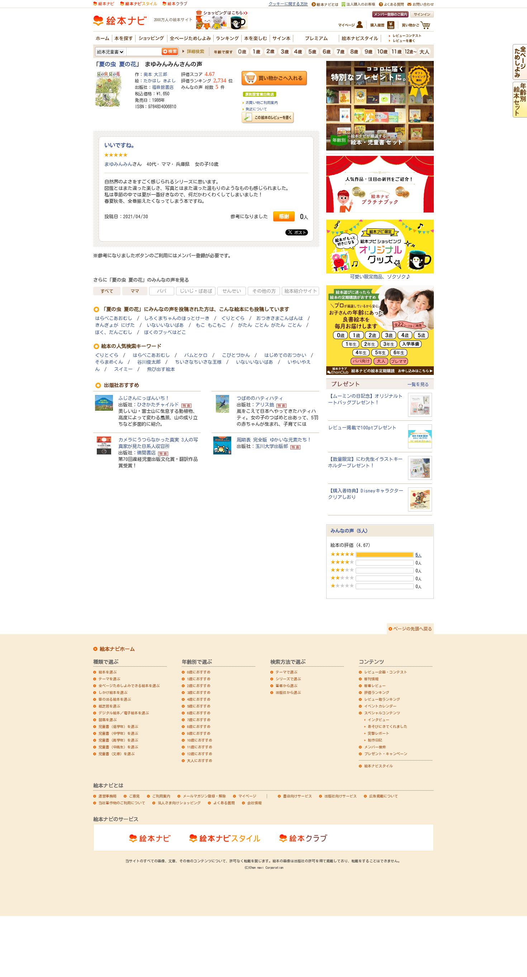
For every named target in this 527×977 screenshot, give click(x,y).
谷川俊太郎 (149, 362)
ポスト (299, 232)
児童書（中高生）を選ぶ (118, 747)
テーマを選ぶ (109, 679)
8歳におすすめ (198, 726)
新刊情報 (371, 679)
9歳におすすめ (198, 733)
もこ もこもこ (211, 325)
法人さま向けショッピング (179, 803)
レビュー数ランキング (382, 699)
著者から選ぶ (286, 685)
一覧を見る (418, 384)
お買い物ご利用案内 (262, 102)
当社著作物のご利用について (122, 803)
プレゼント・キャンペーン (385, 754)
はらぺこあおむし (113, 318)
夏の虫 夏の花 (117, 64)
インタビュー (378, 719)
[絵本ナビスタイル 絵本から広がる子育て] (138, 3)
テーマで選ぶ (286, 672)
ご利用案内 (161, 796)
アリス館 (264, 404)
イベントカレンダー (380, 706)
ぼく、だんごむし (113, 332)
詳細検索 (195, 51)
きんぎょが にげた (115, 325)
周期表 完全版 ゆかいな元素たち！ (274, 439)
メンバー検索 (375, 747)
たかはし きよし (159, 80)
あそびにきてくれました (387, 726)
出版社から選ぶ (288, 692)
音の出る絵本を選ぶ (115, 699)
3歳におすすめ (198, 692)
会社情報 (254, 803)
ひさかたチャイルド (158, 404)
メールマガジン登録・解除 (204, 796)
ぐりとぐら (232, 318)
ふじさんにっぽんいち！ (144, 398)
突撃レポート (378, 733)
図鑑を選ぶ (108, 719)
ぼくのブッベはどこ (165, 332)
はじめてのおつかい (285, 355)
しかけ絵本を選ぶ (113, 692)
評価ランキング (376, 692)
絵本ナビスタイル (378, 766)
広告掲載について (383, 796)
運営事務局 (108, 796)
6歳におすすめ (198, 713)
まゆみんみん (118, 164)
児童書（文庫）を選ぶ (116, 754)
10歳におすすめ (199, 740)
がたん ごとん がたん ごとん (270, 325)
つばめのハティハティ (260, 398)
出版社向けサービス (340, 796)
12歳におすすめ (199, 754)
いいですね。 (120, 145)
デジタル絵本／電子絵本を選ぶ (124, 713)
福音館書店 (163, 87)
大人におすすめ (199, 760)
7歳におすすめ (198, 719)
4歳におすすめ (198, 699)
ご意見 (134, 796)
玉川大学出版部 (271, 446)
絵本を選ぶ (108, 672)
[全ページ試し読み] (520, 77)
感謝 (284, 216)
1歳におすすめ (198, 679)
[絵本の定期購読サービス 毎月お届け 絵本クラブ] (174, 3)
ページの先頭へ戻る (412, 628)
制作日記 (375, 740)
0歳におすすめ (198, 672)
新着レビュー (375, 685)
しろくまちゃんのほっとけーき (176, 318)
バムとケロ (196, 355)
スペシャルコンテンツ (382, 713)
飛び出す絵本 (161, 369)
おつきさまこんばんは (279, 318)
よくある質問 (224, 803)
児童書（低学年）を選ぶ (118, 726)
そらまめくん (109, 362)
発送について (256, 109)
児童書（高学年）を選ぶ (118, 740)
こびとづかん (236, 355)
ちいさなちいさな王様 (198, 362)
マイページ (247, 796)
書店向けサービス (297, 796)
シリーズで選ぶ (288, 679)
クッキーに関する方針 (288, 4)
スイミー (123, 369)
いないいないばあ (165, 325)
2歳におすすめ (198, 685)
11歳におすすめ (199, 747)
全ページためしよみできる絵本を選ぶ (129, 685)
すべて (106, 291)
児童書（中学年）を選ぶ (118, 733)
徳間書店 (146, 452)
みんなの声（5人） (350, 530)
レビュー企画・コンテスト (385, 672)
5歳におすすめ (198, 706)
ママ (134, 291)
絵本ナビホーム (117, 649)
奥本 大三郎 (155, 74)
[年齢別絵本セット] (520, 114)
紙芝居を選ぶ (109, 706)
